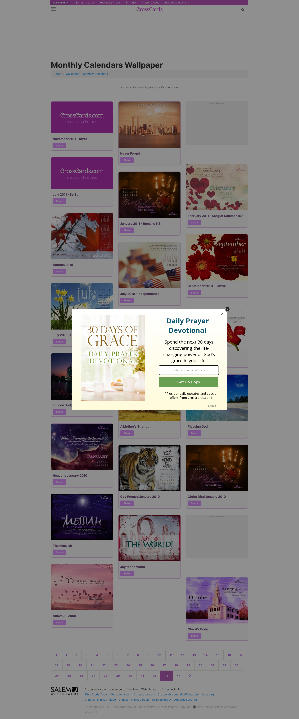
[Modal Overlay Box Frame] (149, 359)
